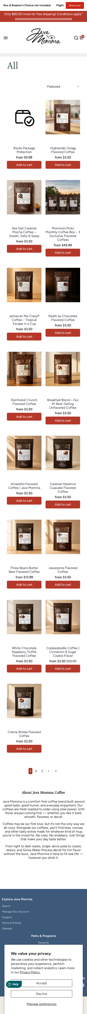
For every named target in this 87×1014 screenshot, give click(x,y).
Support (7, 917)
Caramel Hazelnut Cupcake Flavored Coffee (63, 488)
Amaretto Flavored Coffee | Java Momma (24, 486)
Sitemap (7, 928)
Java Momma (63, 143)
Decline (41, 994)
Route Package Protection (24, 150)
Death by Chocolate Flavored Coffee (62, 318)
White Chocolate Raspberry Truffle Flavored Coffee (24, 652)
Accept (41, 983)
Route (24, 143)
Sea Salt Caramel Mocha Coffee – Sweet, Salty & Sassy (24, 232)
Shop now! (75, 5)
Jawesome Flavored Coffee (63, 570)
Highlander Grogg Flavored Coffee (63, 150)
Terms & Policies (11, 922)
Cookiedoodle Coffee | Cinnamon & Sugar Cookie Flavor (62, 652)
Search (6, 905)
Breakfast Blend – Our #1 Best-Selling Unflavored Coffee (63, 404)
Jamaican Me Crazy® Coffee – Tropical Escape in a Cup (24, 320)
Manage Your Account (15, 911)
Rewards (43, 942)
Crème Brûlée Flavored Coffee (24, 734)
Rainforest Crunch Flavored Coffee (24, 402)
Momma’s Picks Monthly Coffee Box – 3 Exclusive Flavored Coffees (63, 234)
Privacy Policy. (30, 972)
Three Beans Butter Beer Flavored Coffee (24, 570)
